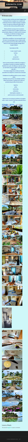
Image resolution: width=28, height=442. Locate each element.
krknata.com (14, 4)
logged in (10, 427)
